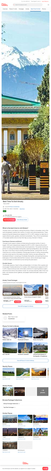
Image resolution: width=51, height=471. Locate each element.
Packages (21, 9)
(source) (27, 198)
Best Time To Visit (35, 9)
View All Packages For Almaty (25, 306)
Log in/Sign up (45, 1)
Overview (5, 9)
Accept (45, 468)
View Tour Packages (9, 219)
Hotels (27, 9)
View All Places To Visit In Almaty (25, 360)
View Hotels (22, 219)
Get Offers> (17, 301)
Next (47, 105)
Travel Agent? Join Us (36, 1)
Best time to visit (6, 379)
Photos (44, 9)
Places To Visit (13, 9)
